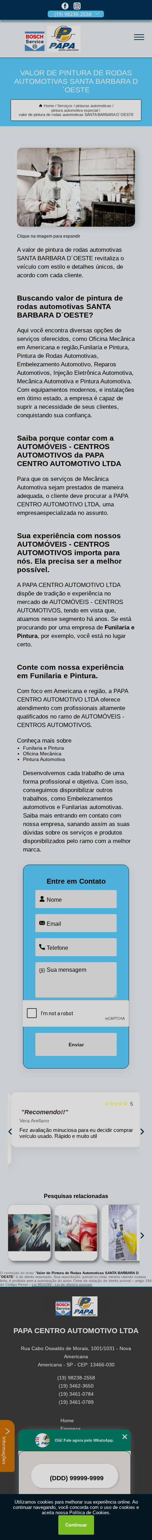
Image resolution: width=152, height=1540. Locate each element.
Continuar (76, 1525)
